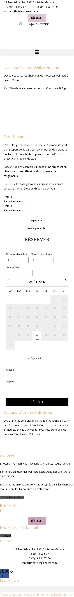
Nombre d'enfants (41, 254)
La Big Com (15, 594)
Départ (10, 381)
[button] (37, 52)
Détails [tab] (8, 197)
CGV (71, 594)
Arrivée (10, 369)
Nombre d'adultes (16, 254)
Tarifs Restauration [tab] (15, 201)
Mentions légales (57, 594)
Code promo (13, 267)
